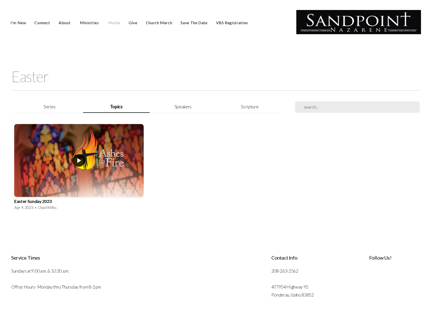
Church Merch (159, 22)
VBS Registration (232, 22)
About (65, 22)
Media (114, 22)
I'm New (18, 22)
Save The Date (194, 22)
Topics (116, 106)
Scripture (249, 106)
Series (49, 106)
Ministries (90, 22)
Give (133, 22)
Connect (42, 22)
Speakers (183, 106)
